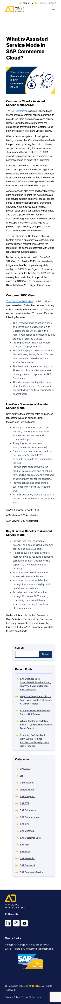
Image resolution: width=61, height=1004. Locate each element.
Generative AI (27, 782)
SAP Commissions (29, 817)
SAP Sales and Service (31, 872)
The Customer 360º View (19, 301)
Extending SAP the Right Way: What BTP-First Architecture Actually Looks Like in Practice (34, 740)
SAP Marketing (27, 858)
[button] (30, 8)
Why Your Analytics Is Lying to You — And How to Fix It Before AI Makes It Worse (36, 700)
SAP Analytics (27, 796)
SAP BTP (24, 803)
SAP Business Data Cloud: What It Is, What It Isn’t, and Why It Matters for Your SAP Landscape (35, 684)
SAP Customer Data (30, 837)
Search (19, 647)
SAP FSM (25, 851)
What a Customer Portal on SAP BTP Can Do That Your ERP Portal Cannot (36, 725)
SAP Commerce (19, 110)
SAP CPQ (24, 824)
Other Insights (27, 789)
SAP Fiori (24, 844)
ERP (22, 775)
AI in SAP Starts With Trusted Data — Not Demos (35, 712)
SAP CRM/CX (27, 830)
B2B (18, 463)
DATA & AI (25, 768)
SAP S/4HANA (27, 865)
